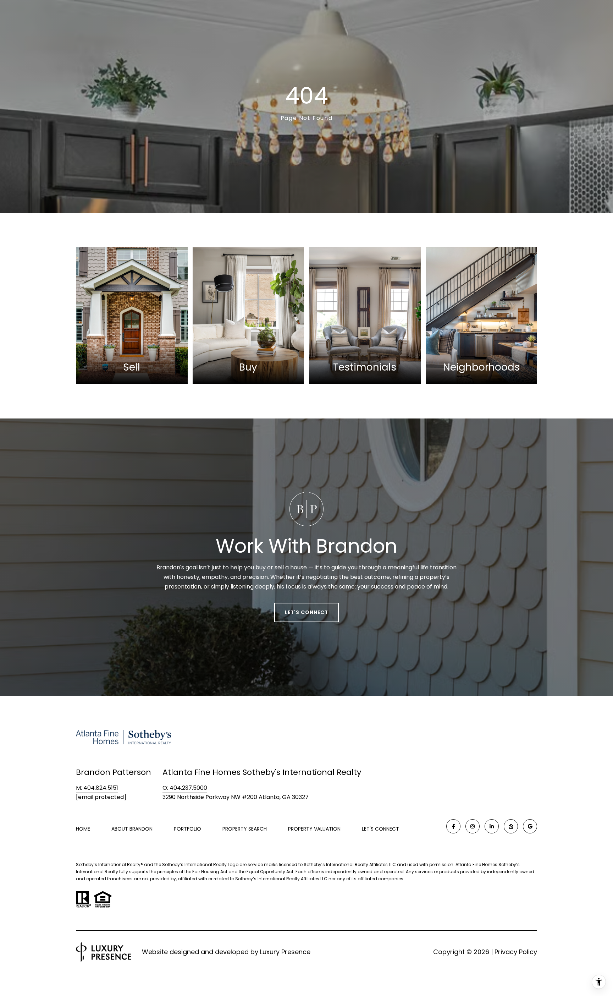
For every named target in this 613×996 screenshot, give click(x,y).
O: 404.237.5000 (184, 788)
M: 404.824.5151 (97, 788)
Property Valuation (314, 828)
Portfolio (187, 828)
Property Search (244, 828)
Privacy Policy (516, 951)
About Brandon (132, 828)
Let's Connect (380, 829)
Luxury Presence (285, 951)
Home (83, 828)
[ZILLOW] (511, 826)
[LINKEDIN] (492, 826)
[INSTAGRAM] (472, 826)
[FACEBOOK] (453, 826)
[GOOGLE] (530, 826)
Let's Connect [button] (306, 612)
